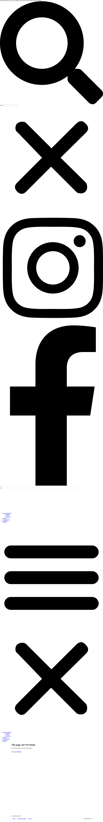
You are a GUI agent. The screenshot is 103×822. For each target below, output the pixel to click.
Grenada (7, 515)
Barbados (8, 514)
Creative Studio (6, 519)
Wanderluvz (5, 521)
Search (1, 105)
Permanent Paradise (7, 513)
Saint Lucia (8, 517)
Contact (4, 522)
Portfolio (5, 518)
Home (14, 818)
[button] (51, 52)
